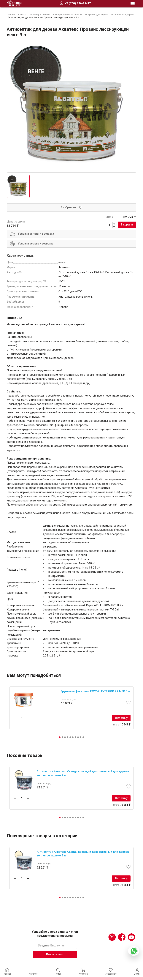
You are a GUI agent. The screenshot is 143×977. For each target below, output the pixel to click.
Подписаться (54, 954)
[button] (60, 737)
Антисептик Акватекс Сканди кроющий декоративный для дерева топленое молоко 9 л (83, 773)
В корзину (127, 224)
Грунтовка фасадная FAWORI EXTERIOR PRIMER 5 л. (96, 691)
